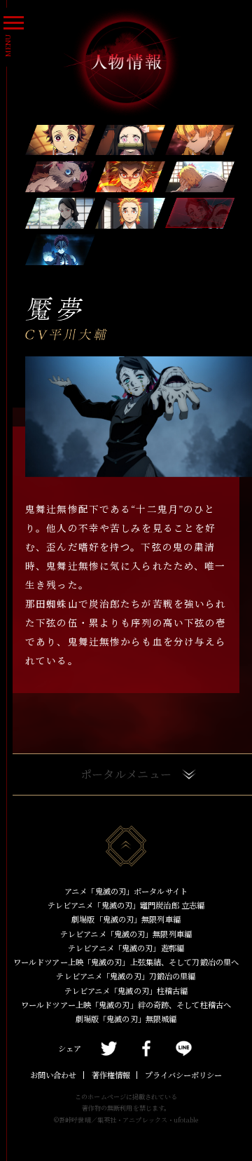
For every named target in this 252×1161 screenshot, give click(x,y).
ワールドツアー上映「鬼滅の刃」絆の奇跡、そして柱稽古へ (126, 1004)
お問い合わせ (53, 1074)
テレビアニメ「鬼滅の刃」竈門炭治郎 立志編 (126, 905)
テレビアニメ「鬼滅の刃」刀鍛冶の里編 (125, 975)
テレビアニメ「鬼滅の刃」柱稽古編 (126, 990)
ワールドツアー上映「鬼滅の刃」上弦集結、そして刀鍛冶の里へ (126, 961)
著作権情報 (111, 1074)
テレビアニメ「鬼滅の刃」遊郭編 (126, 947)
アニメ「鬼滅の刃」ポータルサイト (126, 891)
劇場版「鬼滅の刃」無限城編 (126, 1018)
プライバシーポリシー (183, 1074)
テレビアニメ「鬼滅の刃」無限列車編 (126, 933)
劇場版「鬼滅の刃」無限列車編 (126, 919)
